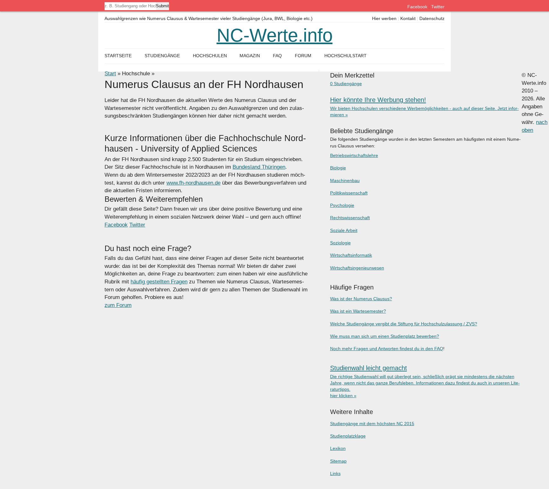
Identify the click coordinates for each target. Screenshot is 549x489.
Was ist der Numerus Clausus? (361, 298)
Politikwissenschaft (349, 192)
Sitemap (338, 461)
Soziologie (340, 242)
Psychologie (342, 205)
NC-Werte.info (275, 35)
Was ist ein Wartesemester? (358, 311)
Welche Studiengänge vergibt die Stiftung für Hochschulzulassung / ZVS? (403, 323)
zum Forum (118, 305)
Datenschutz (431, 18)
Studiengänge (162, 55)
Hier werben (384, 18)
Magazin (250, 55)
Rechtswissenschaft (350, 217)
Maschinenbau (345, 180)
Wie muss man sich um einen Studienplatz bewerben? (384, 336)
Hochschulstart (345, 55)
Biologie (338, 167)
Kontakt (408, 18)
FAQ (277, 55)
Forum (303, 55)
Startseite (118, 55)
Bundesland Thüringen (259, 167)
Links (335, 473)
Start (110, 74)
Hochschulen (210, 55)
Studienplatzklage (348, 435)
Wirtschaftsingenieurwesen (357, 267)
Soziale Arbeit (343, 230)
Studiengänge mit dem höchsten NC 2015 (372, 423)
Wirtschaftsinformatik (351, 255)
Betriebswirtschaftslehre (354, 155)
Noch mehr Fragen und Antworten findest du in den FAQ (386, 348)
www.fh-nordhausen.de (193, 183)
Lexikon (338, 448)
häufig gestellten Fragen (159, 282)
